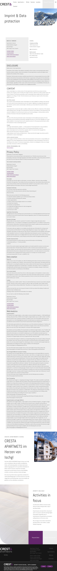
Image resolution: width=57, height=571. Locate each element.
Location (38, 2)
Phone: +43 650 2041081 (35, 557)
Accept (43, 566)
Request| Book (35, 537)
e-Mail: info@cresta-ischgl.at (13, 54)
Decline (50, 566)
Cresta (15, 2)
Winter (27, 2)
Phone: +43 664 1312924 (35, 555)
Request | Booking (48, 2)
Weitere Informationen (50, 537)
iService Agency (10, 147)
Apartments (21, 2)
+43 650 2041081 (10, 53)
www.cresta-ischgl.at (11, 56)
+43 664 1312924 (10, 51)
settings (23, 568)
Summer (33, 2)
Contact (15, 6)
